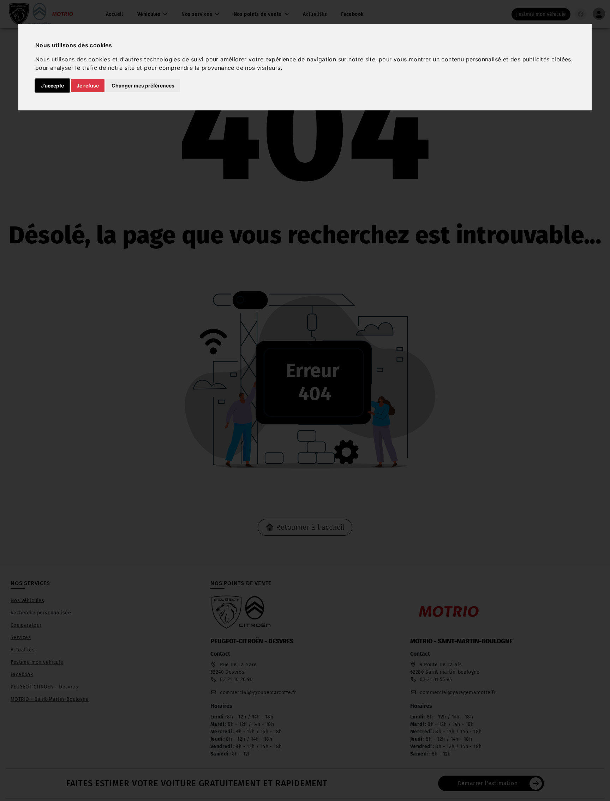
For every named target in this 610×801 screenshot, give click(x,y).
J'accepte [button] (52, 86)
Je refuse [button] (88, 86)
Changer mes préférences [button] (143, 86)
